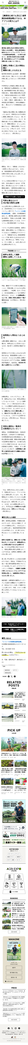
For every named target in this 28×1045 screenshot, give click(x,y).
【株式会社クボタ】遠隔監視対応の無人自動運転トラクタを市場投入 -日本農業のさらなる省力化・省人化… (14, 998)
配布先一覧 (14, 977)
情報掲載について (5, 1032)
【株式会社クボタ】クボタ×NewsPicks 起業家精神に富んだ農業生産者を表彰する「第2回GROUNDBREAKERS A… (14, 1004)
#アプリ (15, 670)
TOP (3, 11)
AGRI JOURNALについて (7, 1031)
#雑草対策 (7, 670)
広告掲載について (14, 1032)
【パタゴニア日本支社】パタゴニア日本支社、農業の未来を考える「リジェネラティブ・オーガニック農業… (14, 992)
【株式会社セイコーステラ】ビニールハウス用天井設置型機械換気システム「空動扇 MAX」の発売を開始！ (14, 1015)
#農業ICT (19, 856)
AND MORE (14, 931)
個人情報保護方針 (9, 1034)
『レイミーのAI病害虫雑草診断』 (12, 642)
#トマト (19, 859)
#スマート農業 (10, 859)
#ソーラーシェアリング (14, 853)
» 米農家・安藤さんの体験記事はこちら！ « (14, 630)
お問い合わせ (22, 1032)
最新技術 (9, 11)
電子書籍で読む (14, 972)
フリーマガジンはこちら (19, 1031)
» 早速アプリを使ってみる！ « (14, 196)
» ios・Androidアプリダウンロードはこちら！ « (14, 624)
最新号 (14, 967)
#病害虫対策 (8, 672)
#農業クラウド (10, 856)
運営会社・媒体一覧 (18, 1034)
